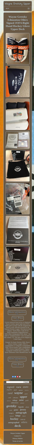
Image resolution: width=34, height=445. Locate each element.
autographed (13, 422)
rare (18, 387)
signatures (27, 390)
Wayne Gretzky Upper (17, 433)
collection (15, 397)
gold (26, 400)
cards (9, 397)
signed (10, 386)
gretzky (11, 406)
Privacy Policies (18, 438)
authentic (22, 403)
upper (23, 396)
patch (26, 394)
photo (27, 407)
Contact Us (17, 436)
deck (18, 425)
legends (21, 407)
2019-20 (9, 400)
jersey (23, 409)
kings (17, 415)
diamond (12, 416)
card (10, 393)
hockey (14, 418)
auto (25, 386)
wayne (18, 393)
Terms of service (17, 441)
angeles (9, 390)
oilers (24, 422)
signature (21, 390)
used (10, 410)
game (16, 410)
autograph (21, 412)
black (24, 416)
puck (15, 390)
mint (21, 400)
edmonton (14, 403)
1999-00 (22, 419)
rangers (11, 413)
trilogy (15, 400)
